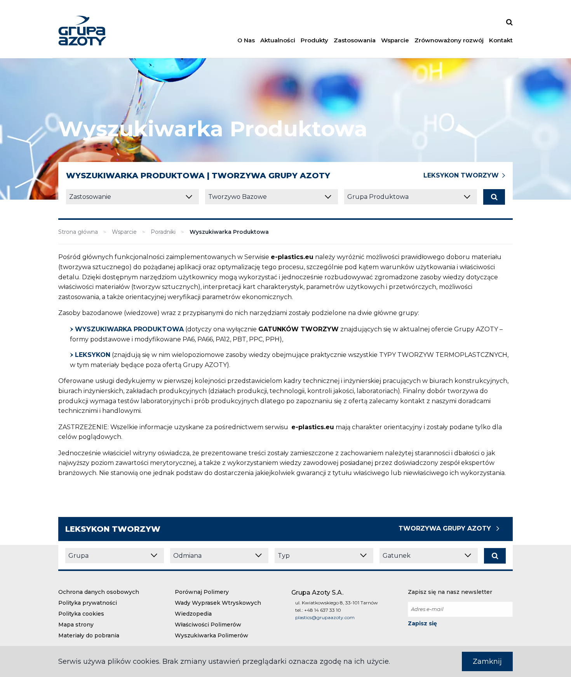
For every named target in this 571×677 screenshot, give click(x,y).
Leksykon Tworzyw (461, 175)
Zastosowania (355, 40)
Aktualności (277, 40)
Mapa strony (76, 624)
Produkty (314, 40)
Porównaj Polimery (202, 591)
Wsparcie (395, 40)
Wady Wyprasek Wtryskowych (218, 602)
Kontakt (501, 40)
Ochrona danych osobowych (98, 591)
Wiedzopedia (193, 613)
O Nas (246, 40)
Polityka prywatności (87, 602)
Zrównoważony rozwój (449, 40)
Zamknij (487, 661)
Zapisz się (422, 623)
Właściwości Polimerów (208, 624)
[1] (494, 197)
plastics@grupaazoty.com (325, 617)
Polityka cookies (81, 613)
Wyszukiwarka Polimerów (211, 635)
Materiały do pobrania (88, 635)
